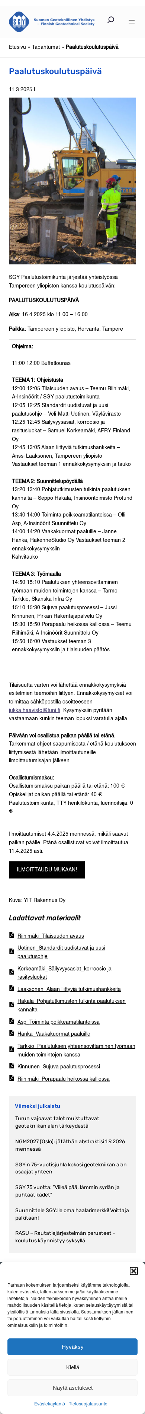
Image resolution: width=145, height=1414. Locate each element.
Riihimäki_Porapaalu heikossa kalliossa (63, 1079)
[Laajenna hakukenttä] (110, 21)
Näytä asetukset (73, 1388)
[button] (134, 1271)
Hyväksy (73, 1347)
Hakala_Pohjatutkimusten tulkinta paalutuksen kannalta (71, 1006)
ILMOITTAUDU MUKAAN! (47, 870)
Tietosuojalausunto (88, 1404)
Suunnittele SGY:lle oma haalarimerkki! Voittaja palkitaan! (72, 1214)
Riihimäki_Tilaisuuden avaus (50, 936)
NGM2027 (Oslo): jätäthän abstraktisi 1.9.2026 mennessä (70, 1145)
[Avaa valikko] (131, 21)
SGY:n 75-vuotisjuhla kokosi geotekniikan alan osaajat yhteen (71, 1168)
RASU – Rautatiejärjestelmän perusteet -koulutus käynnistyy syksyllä (65, 1237)
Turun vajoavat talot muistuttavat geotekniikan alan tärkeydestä (57, 1122)
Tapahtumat (46, 47)
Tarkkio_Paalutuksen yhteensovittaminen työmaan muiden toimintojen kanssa (76, 1051)
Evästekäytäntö (49, 1404)
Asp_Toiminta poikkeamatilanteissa (58, 1022)
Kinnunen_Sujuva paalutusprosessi (58, 1067)
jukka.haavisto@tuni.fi (34, 710)
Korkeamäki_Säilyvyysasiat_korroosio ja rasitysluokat (64, 973)
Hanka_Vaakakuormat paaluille (53, 1034)
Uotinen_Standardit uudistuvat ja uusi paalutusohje (61, 952)
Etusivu (17, 47)
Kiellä (72, 1367)
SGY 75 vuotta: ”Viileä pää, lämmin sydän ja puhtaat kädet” (67, 1191)
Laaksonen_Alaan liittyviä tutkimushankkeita (69, 989)
